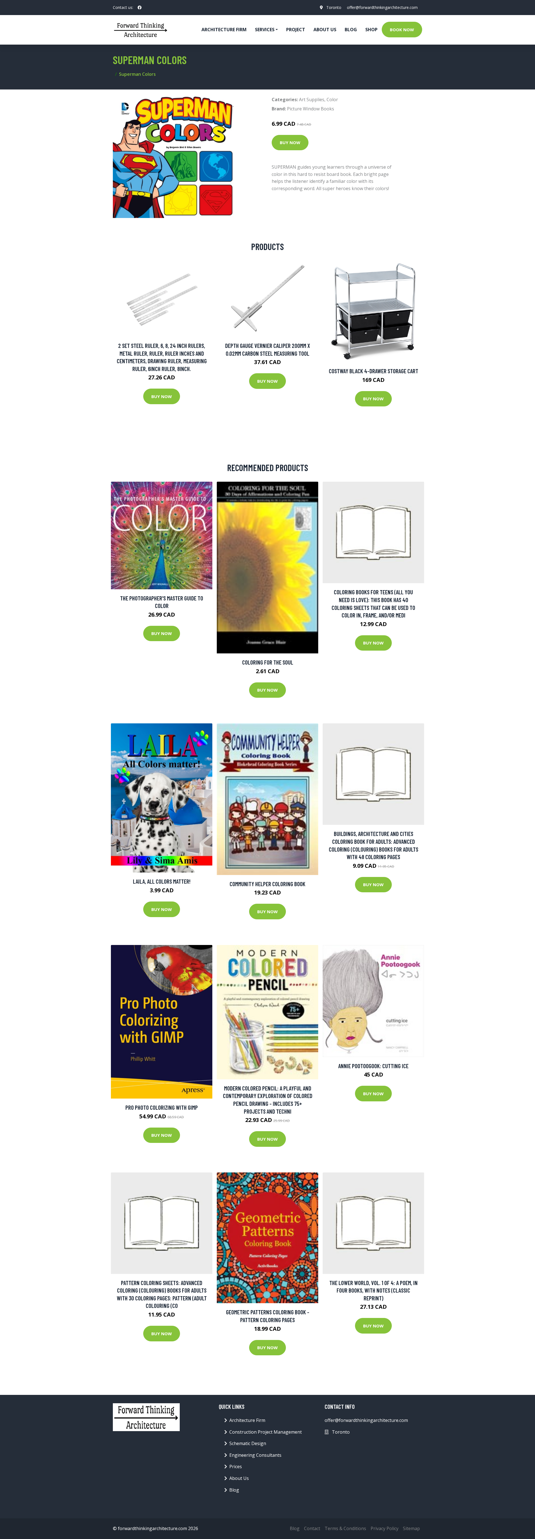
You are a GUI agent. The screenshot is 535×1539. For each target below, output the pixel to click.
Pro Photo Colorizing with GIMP (161, 1107)
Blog (351, 29)
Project (295, 29)
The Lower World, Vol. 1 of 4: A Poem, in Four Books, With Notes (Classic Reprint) (373, 1290)
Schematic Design (247, 1443)
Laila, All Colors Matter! (162, 881)
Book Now (402, 29)
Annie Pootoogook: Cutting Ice (373, 1065)
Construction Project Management (265, 1432)
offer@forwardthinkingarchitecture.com (382, 7)
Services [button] (264, 29)
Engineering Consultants (255, 1455)
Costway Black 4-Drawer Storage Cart (373, 370)
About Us (324, 29)
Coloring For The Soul (267, 662)
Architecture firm (224, 29)
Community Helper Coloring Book (267, 883)
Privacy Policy (384, 1528)
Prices (235, 1466)
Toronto (333, 7)
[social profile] (139, 7)
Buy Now (290, 142)
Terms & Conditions (345, 1528)
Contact (312, 1528)
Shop (371, 29)
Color (332, 99)
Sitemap (411, 1528)
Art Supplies (311, 99)
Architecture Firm (247, 1420)
